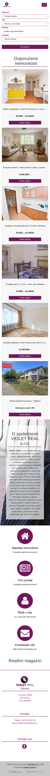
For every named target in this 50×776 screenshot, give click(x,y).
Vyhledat (25, 47)
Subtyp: (5, 27)
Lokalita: (5, 35)
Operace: (6, 12)
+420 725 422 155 (28, 720)
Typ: (3, 20)
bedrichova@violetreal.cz (28, 723)
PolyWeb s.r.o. (33, 764)
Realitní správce (30, 767)
